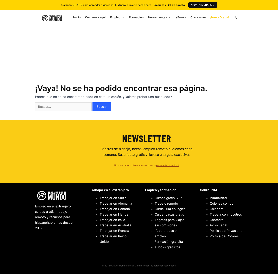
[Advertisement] (139, 52)
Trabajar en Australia (115, 225)
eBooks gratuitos (167, 247)
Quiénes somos (221, 203)
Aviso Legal (218, 225)
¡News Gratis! (219, 17)
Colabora (217, 209)
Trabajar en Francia (114, 231)
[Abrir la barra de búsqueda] (235, 17)
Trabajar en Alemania (116, 203)
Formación (136, 17)
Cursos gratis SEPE (169, 198)
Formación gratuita (169, 242)
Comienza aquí (95, 17)
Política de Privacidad (226, 231)
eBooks (181, 17)
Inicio (77, 17)
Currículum (198, 17)
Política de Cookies (224, 236)
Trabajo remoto (166, 203)
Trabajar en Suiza (113, 198)
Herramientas (157, 17)
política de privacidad (167, 165)
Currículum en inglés (170, 209)
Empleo (115, 17)
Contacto (217, 220)
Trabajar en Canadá (115, 209)
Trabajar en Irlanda (114, 214)
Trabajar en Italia (112, 220)
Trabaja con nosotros (226, 214)
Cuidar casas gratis (169, 214)
